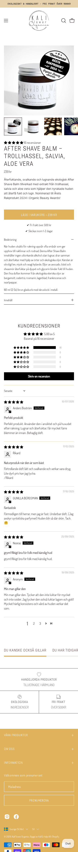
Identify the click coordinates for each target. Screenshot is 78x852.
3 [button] (40, 624)
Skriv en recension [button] (39, 376)
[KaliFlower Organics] (39, 21)
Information (13, 763)
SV (33, 829)
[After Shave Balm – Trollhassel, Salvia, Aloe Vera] (13, 126)
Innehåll (8, 300)
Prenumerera (39, 800)
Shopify (55, 836)
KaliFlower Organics (20, 836)
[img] (13, 402)
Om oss (9, 749)
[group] (39, 4)
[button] (63, 20)
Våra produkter (16, 735)
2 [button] (34, 624)
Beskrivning (10, 239)
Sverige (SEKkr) (17, 829)
